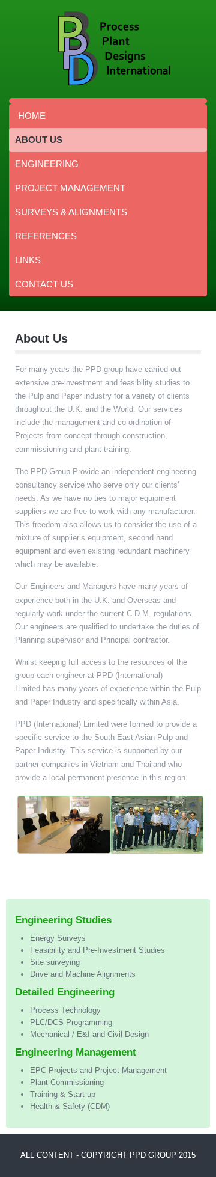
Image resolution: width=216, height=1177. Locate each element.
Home (32, 116)
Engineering (47, 164)
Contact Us (44, 284)
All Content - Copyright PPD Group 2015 (108, 1155)
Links (28, 260)
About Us (38, 140)
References (46, 236)
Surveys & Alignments (71, 212)
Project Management (70, 188)
